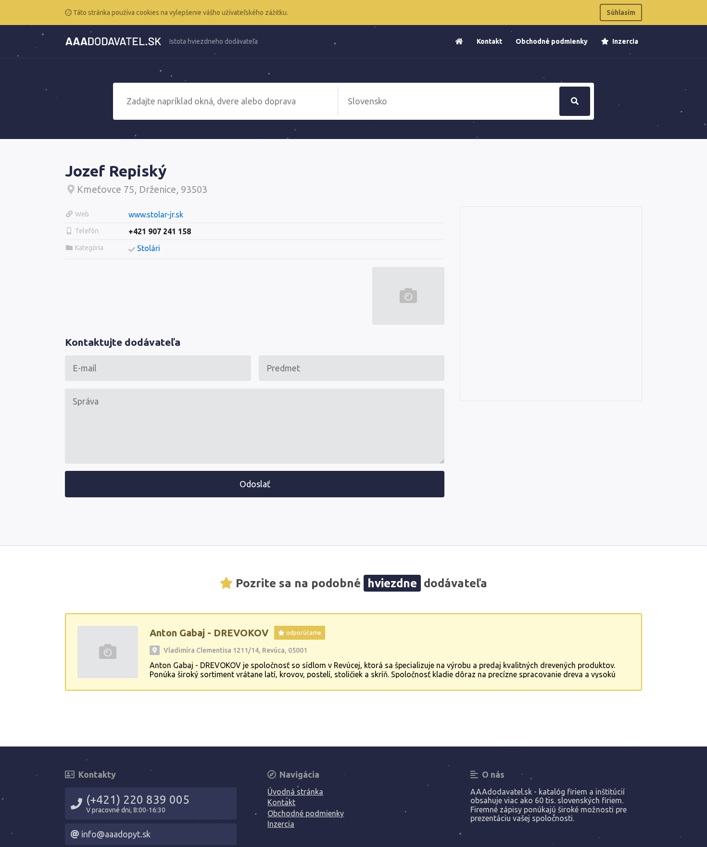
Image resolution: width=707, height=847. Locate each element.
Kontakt (489, 41)
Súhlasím (620, 12)
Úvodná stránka (295, 791)
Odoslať (255, 484)
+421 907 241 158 (159, 231)
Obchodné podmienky (552, 41)
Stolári (148, 248)
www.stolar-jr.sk (155, 214)
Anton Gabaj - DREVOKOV (209, 632)
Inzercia (624, 41)
